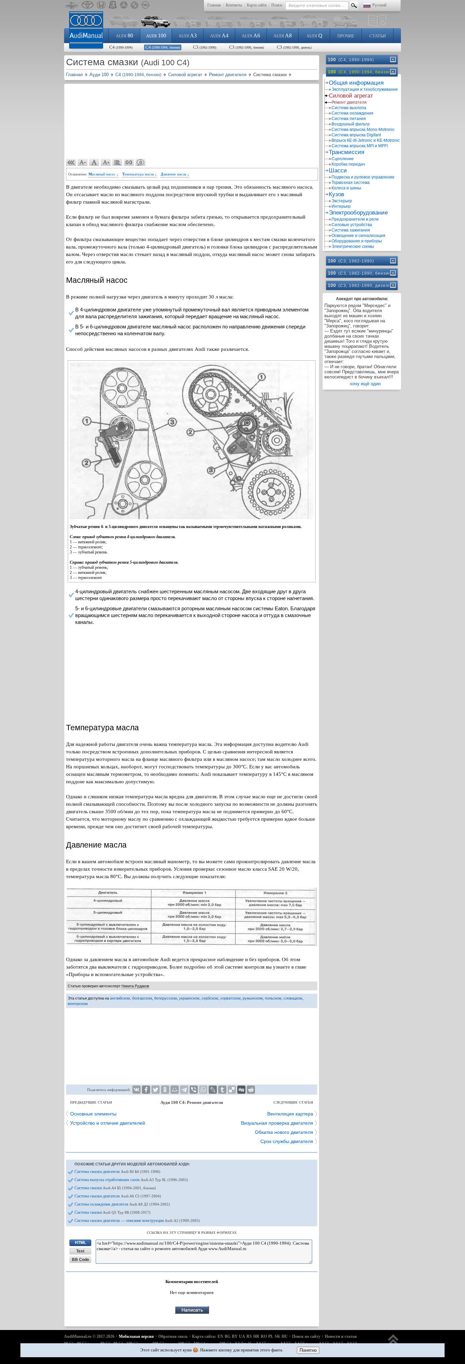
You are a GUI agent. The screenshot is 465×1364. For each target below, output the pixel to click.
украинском (189, 998)
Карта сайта (257, 5)
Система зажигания (351, 230)
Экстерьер (342, 201)
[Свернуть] (392, 71)
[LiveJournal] (213, 1090)
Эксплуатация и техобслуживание (365, 89)
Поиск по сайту (306, 1336)
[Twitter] (155, 1090)
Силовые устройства (352, 224)
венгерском (78, 1004)
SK (277, 1336)
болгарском (142, 998)
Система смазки (115, 1188)
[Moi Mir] (175, 1090)
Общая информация (356, 83)
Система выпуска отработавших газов (131, 1179)
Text (80, 1251)
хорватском (230, 998)
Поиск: (277, 5)
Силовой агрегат (351, 95)
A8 (282, 35)
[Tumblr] (222, 1090)
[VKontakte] (136, 1090)
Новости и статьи (341, 1336)
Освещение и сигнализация (358, 235)
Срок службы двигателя (286, 1141)
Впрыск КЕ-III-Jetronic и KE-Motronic (365, 140)
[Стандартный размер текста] (94, 162)
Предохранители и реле (355, 219)
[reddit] (251, 1090)
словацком (293, 998)
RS (249, 1336)
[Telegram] (184, 1090)
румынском (253, 998)
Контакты (234, 5)
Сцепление (343, 158)
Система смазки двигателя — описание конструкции (137, 1220)
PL (270, 1336)
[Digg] (241, 1090)
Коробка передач (348, 164)
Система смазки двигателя (117, 1171)
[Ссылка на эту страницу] (129, 162)
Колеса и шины (346, 188)
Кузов (336, 194)
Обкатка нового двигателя (284, 1132)
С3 (204, 47)
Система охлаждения (352, 113)
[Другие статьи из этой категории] (117, 162)
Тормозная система (351, 182)
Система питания (349, 118)
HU (285, 1336)
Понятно (308, 1350)
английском (120, 998)
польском (273, 998)
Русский (379, 5)
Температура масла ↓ (139, 174)
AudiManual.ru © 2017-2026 (89, 1336)
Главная (214, 5)
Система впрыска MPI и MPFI (360, 145)
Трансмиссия (346, 152)
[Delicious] (232, 1090)
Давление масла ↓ (175, 174)
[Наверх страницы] (393, 1342)
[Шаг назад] (71, 162)
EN (220, 1336)
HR (256, 1336)
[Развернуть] (392, 59)
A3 (187, 35)
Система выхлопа (349, 107)
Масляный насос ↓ (103, 174)
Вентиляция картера (290, 1113)
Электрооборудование (358, 212)
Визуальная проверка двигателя (277, 1123)
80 (124, 35)
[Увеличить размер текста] (106, 162)
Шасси (338, 170)
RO (264, 1336)
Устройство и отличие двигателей (107, 1123)
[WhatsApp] (203, 1090)
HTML (80, 1242)
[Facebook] (146, 1090)
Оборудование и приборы (357, 241)
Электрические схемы (353, 246)
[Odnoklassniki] (165, 1090)
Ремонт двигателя (349, 102)
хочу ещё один (365, 383)
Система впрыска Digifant (356, 135)
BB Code (80, 1259)
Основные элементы (93, 1113)
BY (235, 1336)
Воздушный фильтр (351, 124)
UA (242, 1336)
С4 (120, 47)
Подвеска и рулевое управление (363, 177)
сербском (210, 998)
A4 (219, 35)
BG (227, 1336)
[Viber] (194, 1090)
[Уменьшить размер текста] (83, 162)
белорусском (165, 998)
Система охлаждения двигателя (122, 1204)
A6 (251, 35)
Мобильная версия (136, 1336)
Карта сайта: (204, 1336)
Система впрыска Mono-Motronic (363, 129)
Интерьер (341, 206)
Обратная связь (173, 1336)
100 (156, 35)
